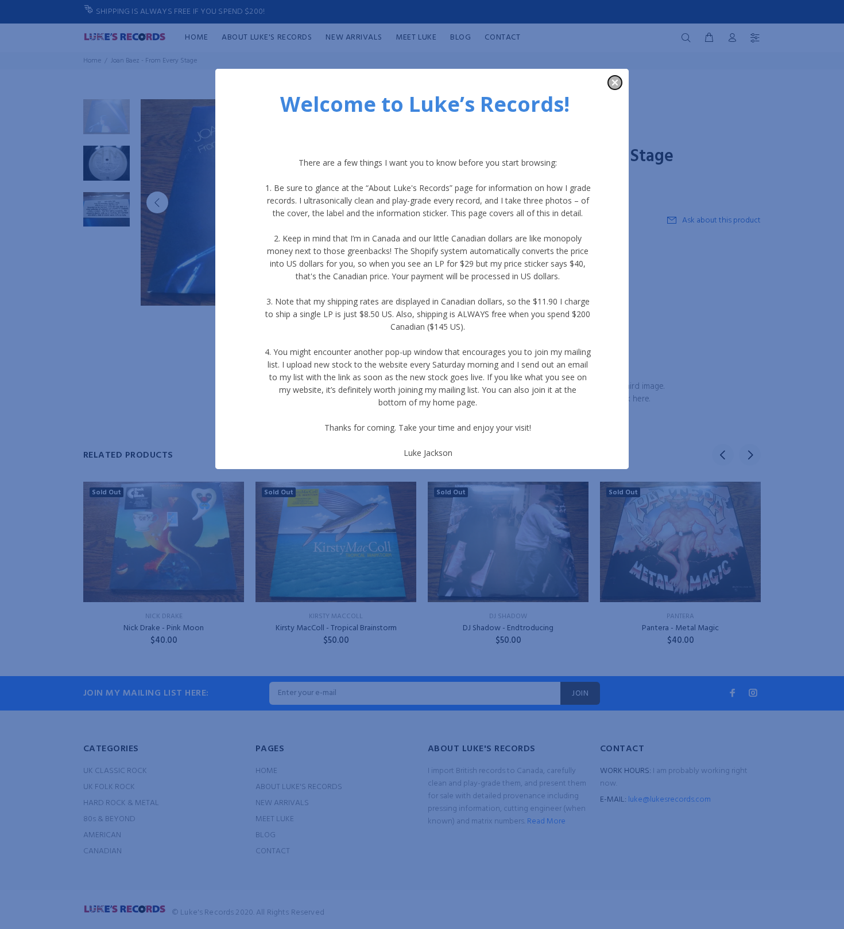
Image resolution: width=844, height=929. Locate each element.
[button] (615, 82)
